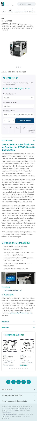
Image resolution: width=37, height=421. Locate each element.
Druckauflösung (8, 94)
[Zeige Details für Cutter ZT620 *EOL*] (10, 346)
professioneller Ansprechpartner (20, 313)
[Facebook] (8, 382)
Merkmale (5, 322)
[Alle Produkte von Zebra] (2, 18)
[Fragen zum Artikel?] (17, 130)
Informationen (7, 390)
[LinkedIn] (29, 382)
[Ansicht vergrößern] (18, 48)
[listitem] (18, 48)
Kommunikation (8, 111)
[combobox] (26, 4)
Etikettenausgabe (9, 102)
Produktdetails (7, 140)
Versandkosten (6, 412)
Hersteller (5, 327)
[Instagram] (13, 382)
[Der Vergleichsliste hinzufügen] (11, 130)
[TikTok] (18, 382)
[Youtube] (23, 382)
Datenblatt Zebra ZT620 (13, 290)
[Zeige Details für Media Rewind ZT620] (27, 346)
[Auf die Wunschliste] (5, 130)
